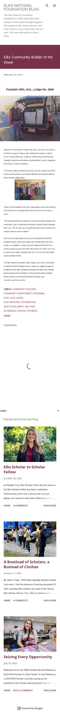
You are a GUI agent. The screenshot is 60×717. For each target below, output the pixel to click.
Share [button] (7, 315)
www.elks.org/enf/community (14, 280)
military (30, 306)
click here (35, 252)
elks (6, 297)
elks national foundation (20, 302)
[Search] (47, 5)
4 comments (20, 600)
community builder (24, 289)
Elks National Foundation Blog (21, 7)
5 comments (20, 505)
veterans (32, 310)
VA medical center (14, 310)
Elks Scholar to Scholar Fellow (24, 469)
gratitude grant (14, 306)
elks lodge (16, 297)
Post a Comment (23, 690)
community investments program (24, 293)
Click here (51, 249)
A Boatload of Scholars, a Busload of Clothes (26, 564)
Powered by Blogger (32, 708)
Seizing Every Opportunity (28, 656)
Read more (50, 505)
